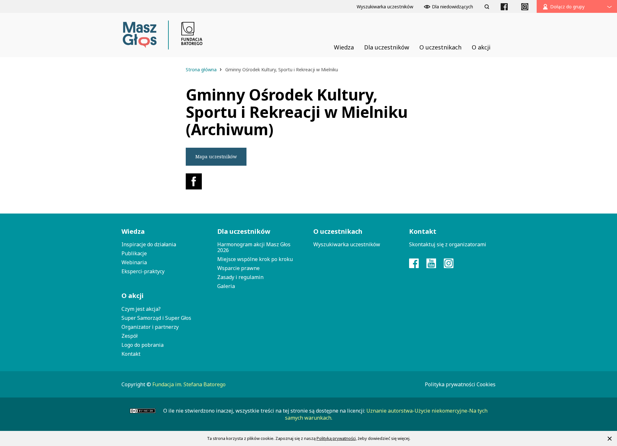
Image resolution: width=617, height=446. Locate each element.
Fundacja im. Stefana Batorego (189, 384)
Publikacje (134, 253)
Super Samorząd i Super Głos (156, 317)
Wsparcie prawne (238, 268)
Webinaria (134, 262)
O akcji (132, 295)
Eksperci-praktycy (143, 271)
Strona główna (202, 69)
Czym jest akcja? (141, 308)
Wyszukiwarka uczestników (346, 244)
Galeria (226, 286)
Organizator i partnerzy (150, 326)
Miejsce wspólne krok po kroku (255, 259)
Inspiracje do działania (148, 244)
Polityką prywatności (336, 438)
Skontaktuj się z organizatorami (447, 244)
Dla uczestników (243, 231)
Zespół (129, 335)
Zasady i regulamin (240, 277)
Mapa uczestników (216, 156)
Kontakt (130, 353)
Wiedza (133, 231)
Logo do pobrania (142, 344)
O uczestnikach (337, 231)
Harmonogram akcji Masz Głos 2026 (254, 247)
